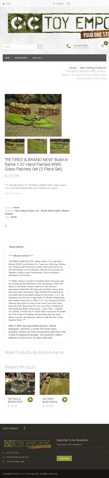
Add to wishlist (13, 193)
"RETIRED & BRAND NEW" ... (16, 400)
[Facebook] (5, 226)
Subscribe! (64, 458)
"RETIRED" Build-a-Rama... (50, 400)
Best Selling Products (93, 67)
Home (72, 67)
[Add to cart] (30, 399)
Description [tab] (16, 246)
